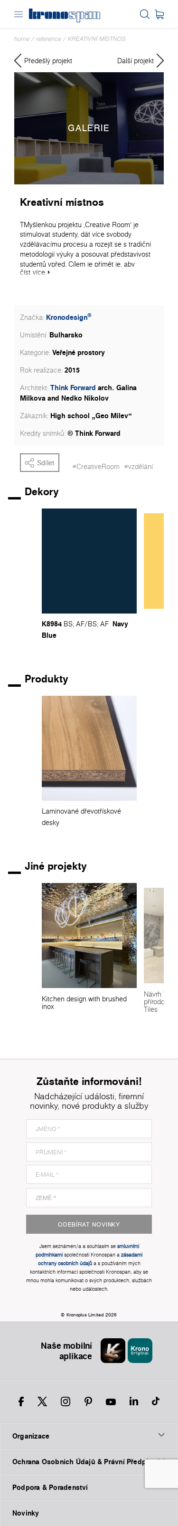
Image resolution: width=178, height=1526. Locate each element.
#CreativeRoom (96, 466)
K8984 (52, 624)
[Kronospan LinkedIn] (134, 1401)
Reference (48, 39)
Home (21, 39)
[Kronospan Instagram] (65, 1401)
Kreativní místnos (97, 39)
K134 (152, 619)
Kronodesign (69, 317)
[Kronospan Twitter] (42, 1401)
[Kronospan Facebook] (21, 1401)
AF (80, 624)
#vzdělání (138, 466)
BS (68, 624)
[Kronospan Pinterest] (88, 1401)
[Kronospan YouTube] (111, 1401)
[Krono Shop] (159, 14)
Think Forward (73, 388)
